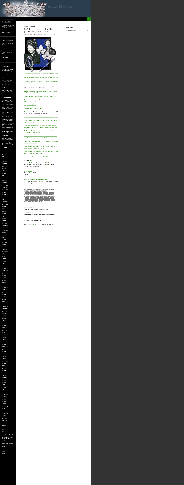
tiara (32, 201)
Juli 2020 (4, 275)
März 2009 (4, 410)
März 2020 (4, 282)
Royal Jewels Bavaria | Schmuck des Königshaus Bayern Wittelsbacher (39, 213)
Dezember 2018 (5, 306)
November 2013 (5, 391)
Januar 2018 (4, 322)
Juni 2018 (4, 315)
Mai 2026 (4, 156)
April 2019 (4, 299)
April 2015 (4, 373)
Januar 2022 (4, 244)
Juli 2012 (4, 408)
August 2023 (4, 211)
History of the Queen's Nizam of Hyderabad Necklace (37, 162)
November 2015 (5, 363)
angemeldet (32, 224)
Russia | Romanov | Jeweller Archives (8, 44)
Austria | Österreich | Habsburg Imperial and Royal (7, 52)
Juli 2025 (4, 171)
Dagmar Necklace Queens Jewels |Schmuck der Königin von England (41, 117)
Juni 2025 (4, 173)
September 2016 (5, 348)
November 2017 (5, 325)
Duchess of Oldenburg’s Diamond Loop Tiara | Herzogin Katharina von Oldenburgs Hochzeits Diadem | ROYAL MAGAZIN (7, 108)
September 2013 (5, 394)
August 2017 (4, 330)
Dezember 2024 (5, 184)
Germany (4, 433)
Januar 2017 (4, 341)
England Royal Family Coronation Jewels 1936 (35, 179)
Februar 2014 (4, 389)
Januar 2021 (4, 265)
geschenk (45, 192)
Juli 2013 (4, 398)
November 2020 (5, 268)
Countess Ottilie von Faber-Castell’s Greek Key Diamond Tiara (7, 76)
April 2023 (4, 218)
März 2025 (4, 178)
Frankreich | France (6, 37)
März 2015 (4, 375)
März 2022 (4, 240)
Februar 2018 (4, 320)
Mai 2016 (4, 353)
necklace (46, 198)
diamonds (39, 192)
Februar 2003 (4, 420)
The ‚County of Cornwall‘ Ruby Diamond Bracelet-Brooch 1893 (39, 99)
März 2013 (4, 403)
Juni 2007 (4, 417)
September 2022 (5, 230)
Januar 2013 (4, 404)
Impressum (73, 18)
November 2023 (5, 206)
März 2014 (4, 387)
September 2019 (5, 291)
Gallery (3, 431)
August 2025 (4, 170)
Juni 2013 (4, 399)
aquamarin (27, 189)
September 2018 (5, 311)
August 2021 (4, 253)
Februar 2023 (4, 222)
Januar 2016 (4, 360)
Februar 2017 (4, 339)
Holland (3, 440)
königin (27, 198)
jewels (47, 196)
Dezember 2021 (5, 246)
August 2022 (4, 232)
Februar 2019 (4, 303)
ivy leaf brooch (28, 196)
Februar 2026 (4, 161)
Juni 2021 (4, 256)
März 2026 (4, 159)
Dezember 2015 (5, 361)
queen (26, 199)
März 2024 (4, 199)
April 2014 (4, 385)
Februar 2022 (4, 242)
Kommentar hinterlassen (50, 34)
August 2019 (4, 292)
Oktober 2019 (5, 289)
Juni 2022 (4, 235)
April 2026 (4, 158)
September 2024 (5, 189)
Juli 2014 (4, 380)
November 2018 (5, 308)
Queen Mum (4, 448)
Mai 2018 (4, 316)
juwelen (53, 196)
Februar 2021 (4, 263)
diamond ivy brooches (30, 192)
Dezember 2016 (5, 342)
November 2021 (5, 247)
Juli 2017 (4, 332)
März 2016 (4, 356)
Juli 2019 (4, 294)
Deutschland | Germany (7, 35)
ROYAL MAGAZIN (7, 19)
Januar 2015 (4, 377)
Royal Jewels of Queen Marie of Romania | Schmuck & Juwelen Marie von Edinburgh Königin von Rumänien (8, 123)
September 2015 (5, 366)
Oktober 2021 (5, 249)
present (52, 198)
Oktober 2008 (5, 411)
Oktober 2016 (5, 346)
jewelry (42, 196)
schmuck (27, 201)
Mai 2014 (4, 384)
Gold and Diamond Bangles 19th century (34, 108)
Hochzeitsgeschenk (35, 194)
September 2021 (5, 251)
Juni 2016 (4, 351)
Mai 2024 (4, 196)
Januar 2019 (4, 304)
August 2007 (4, 415)
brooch (51, 189)
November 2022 (5, 227)
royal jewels (47, 199)
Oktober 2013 (5, 392)
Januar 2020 (4, 284)
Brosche (27, 191)
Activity (67, 18)
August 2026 (4, 154)
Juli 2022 (4, 234)
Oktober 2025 (5, 166)
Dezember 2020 (5, 266)
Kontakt (79, 18)
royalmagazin (38, 34)
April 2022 (4, 239)
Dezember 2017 (5, 323)
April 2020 (4, 280)
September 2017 (5, 329)
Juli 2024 (4, 192)
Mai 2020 (4, 278)
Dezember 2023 (5, 204)
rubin (53, 199)
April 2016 (4, 354)
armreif (40, 189)
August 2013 (4, 396)
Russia (3, 449)
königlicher (33, 198)
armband (34, 189)
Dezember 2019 (5, 285)
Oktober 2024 (5, 187)
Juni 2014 (4, 382)
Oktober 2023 (5, 208)
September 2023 (5, 209)
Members (84, 18)
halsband (52, 192)
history (27, 194)
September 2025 (5, 168)
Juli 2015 (4, 370)
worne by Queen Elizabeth (30, 101)
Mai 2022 (4, 237)
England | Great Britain (29, 26)
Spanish (3, 453)
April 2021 (4, 259)
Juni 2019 (4, 296)
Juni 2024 (4, 194)
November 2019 (5, 287)
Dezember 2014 (5, 379)
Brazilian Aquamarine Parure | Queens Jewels (35, 91)
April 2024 (4, 197)
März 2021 (4, 261)
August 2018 (4, 313)
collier (32, 191)
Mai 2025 (4, 175)
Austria (3, 429)
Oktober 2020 (5, 270)
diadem (37, 191)
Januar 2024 (4, 203)
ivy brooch (43, 194)
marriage (40, 198)
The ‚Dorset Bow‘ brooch (30, 105)
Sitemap (3, 451)
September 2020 (5, 272)
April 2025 (4, 177)
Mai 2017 (4, 335)
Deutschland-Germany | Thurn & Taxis (7, 57)
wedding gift (38, 201)
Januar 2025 (4, 182)
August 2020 (4, 273)
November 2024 (5, 185)
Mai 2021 (4, 258)
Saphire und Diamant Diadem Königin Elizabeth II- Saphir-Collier (40, 96)
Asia (3, 427)
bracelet (46, 189)
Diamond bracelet (28, 111)
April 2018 (4, 318)
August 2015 (4, 368)
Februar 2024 (4, 201)
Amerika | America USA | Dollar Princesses (7, 60)
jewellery (36, 196)
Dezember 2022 (5, 225)
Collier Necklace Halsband (8, 40)
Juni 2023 (4, 215)
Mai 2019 (4, 297)
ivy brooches (51, 194)
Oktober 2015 (5, 365)
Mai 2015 (4, 372)
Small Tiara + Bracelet (36, 92)
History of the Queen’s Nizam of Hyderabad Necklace (36, 208)
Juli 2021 (4, 254)
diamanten (43, 191)
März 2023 (4, 220)
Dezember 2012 (5, 406)
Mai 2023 (4, 216)
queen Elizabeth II (34, 199)
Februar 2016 (4, 358)
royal (41, 199)
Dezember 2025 (5, 165)
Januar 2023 (4, 223)
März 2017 (4, 337)
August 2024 (4, 190)
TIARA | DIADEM (28, 171)
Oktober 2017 (5, 327)
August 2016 (4, 349)
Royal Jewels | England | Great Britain (41, 156)
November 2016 (5, 344)
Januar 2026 (4, 163)
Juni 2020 (4, 277)
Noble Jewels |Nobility (7, 32)
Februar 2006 (4, 418)
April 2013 (4, 401)
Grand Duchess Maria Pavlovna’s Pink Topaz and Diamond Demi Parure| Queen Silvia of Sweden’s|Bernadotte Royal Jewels (8, 90)
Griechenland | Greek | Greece (6, 48)
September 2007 (5, 413)
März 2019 (4, 301)
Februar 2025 (4, 180)
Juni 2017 (4, 334)
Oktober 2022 (5, 228)
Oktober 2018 (5, 310)
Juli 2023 (4, 213)
